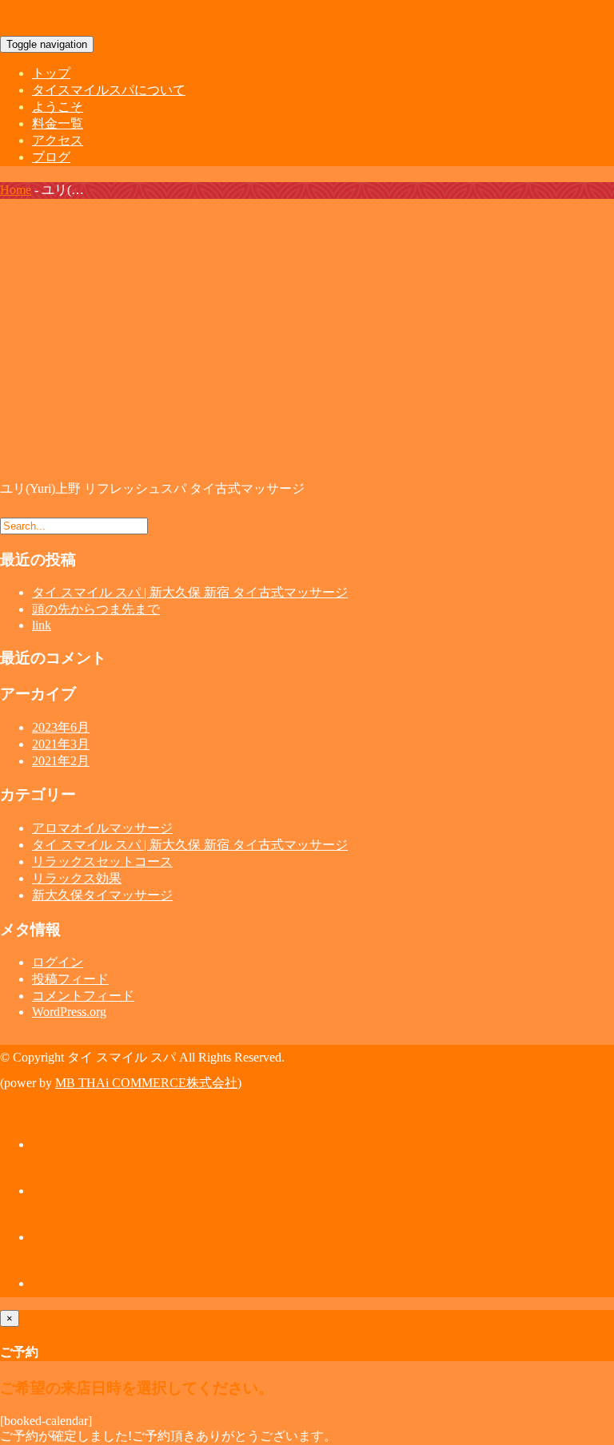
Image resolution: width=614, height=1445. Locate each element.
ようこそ (57, 106)
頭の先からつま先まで (96, 609)
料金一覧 (57, 123)
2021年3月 (61, 744)
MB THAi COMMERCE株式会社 (146, 1083)
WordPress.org (69, 1011)
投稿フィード (70, 979)
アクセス (57, 140)
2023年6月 (61, 727)
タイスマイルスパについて (108, 90)
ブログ (51, 157)
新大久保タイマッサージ (102, 895)
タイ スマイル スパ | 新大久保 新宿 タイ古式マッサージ (190, 592)
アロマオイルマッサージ (102, 828)
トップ (51, 73)
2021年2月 (61, 761)
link (41, 625)
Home (15, 190)
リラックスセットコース (102, 861)
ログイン (57, 962)
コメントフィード (83, 995)
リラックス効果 (77, 878)
